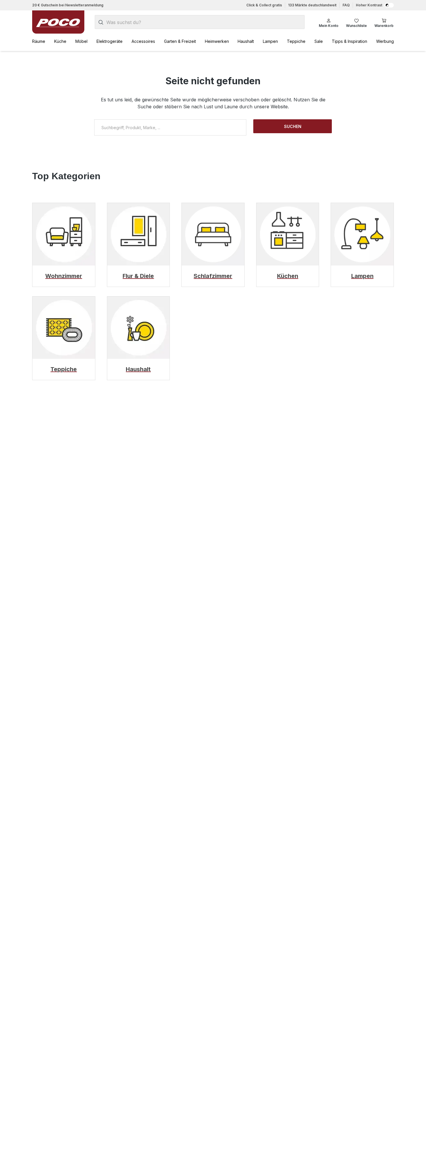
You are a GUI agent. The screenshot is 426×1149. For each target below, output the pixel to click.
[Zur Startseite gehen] (58, 22)
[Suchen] (101, 22)
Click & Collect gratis (264, 5)
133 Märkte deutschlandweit (312, 5)
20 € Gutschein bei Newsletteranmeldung (67, 5)
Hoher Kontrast (369, 5)
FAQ (346, 5)
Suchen (292, 126)
